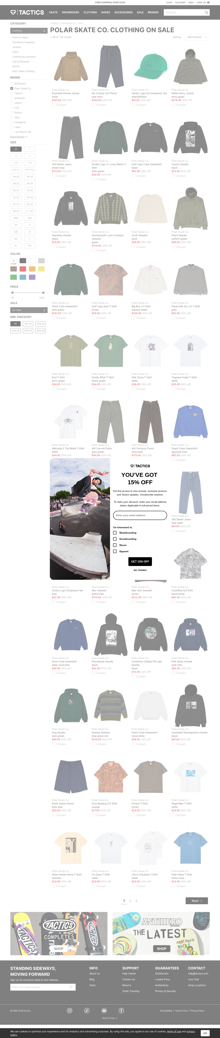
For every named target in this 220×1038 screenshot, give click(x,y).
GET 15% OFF (140, 561)
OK (205, 1033)
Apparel (123, 551)
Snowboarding (127, 539)
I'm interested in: (123, 527)
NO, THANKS (140, 570)
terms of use (174, 1031)
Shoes (123, 545)
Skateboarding (127, 532)
